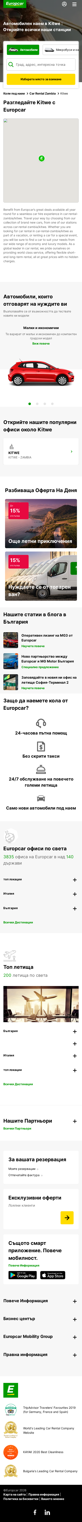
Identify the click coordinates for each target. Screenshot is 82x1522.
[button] (42, 158)
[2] (37, 404)
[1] (30, 404)
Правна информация (43, 1494)
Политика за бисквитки (20, 1499)
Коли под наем (14, 93)
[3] (45, 404)
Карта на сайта (14, 1494)
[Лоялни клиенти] (67, 1217)
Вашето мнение (52, 1499)
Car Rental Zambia (42, 93)
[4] (52, 404)
